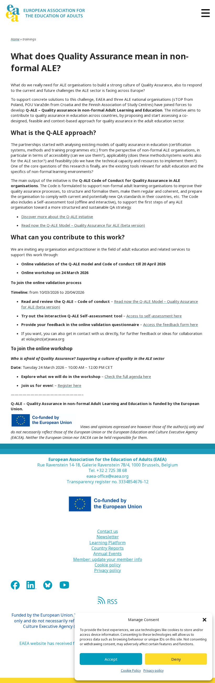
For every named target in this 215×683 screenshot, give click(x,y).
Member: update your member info (107, 559)
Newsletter (107, 537)
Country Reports (108, 548)
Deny (176, 659)
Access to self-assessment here (154, 315)
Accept (111, 659)
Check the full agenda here (128, 376)
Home (15, 39)
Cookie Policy (131, 670)
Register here (69, 385)
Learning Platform (107, 542)
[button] (204, 619)
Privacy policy (153, 670)
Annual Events (107, 553)
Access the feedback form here (170, 324)
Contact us (107, 531)
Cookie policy (108, 565)
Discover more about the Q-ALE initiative (57, 216)
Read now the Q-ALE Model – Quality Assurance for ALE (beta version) (83, 225)
